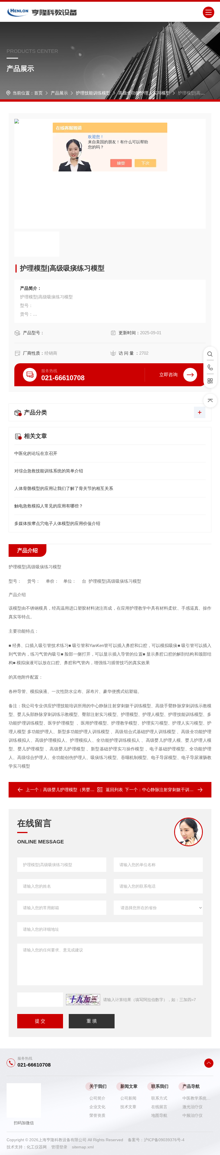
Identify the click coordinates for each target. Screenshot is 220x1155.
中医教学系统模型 (197, 1098)
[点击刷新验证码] (83, 999)
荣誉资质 (97, 1115)
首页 (38, 92)
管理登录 (59, 1147)
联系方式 (159, 1098)
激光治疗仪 (192, 1106)
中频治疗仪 (192, 1115)
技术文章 (128, 1106)
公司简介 (97, 1098)
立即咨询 (168, 374)
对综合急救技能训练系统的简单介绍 (48, 470)
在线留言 (159, 1106)
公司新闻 (128, 1098)
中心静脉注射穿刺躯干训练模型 (172, 789)
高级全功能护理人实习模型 (144, 92)
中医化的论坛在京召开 (35, 453)
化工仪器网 (39, 1147)
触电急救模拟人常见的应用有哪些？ (48, 505)
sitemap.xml (83, 1147)
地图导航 (159, 1115)
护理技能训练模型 (93, 92)
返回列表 (114, 789)
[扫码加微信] (210, 381)
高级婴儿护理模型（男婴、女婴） (75, 789)
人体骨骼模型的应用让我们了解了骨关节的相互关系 (63, 488)
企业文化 (97, 1106)
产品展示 (59, 92)
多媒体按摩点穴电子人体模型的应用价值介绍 (57, 523)
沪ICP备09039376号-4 (164, 1139)
